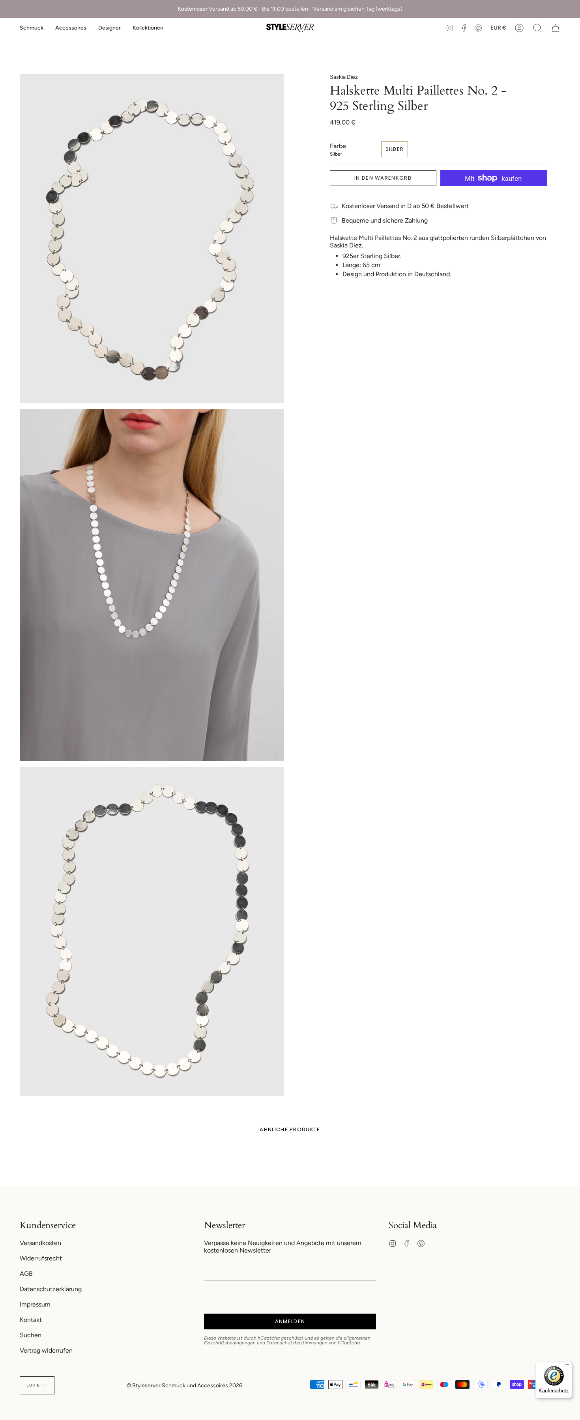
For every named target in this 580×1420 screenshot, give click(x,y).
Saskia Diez (344, 77)
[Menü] (567, 1366)
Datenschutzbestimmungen (296, 1343)
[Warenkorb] (555, 28)
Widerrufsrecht (41, 1258)
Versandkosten (40, 1243)
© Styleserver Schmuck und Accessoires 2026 (184, 1385)
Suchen (30, 1335)
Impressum (35, 1304)
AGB (26, 1273)
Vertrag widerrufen (46, 1350)
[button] (31, 28)
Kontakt (31, 1319)
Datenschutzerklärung (51, 1289)
